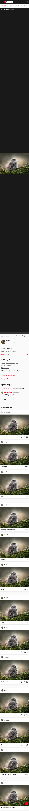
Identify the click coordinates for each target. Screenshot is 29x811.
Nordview (6, 783)
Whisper (3, 589)
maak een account (10, 388)
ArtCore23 (6, 534)
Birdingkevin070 (7, 442)
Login (3, 388)
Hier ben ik (4, 437)
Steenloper (4, 466)
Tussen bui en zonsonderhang (9, 807)
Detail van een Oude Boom (8, 774)
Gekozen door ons (12, 5)
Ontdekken (3, 5)
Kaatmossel (12, 342)
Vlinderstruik (4, 496)
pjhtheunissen (8, 392)
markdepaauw (7, 720)
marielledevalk (7, 412)
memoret (6, 750)
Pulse (2, 622)
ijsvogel (3, 744)
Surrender (4, 559)
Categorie (6, 379)
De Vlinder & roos (6, 682)
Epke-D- (4, 472)
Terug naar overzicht (8, 9)
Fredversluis (6, 657)
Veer (5, 690)
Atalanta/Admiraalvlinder (8, 529)
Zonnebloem (4, 715)
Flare (2, 652)
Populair (20, 5)
